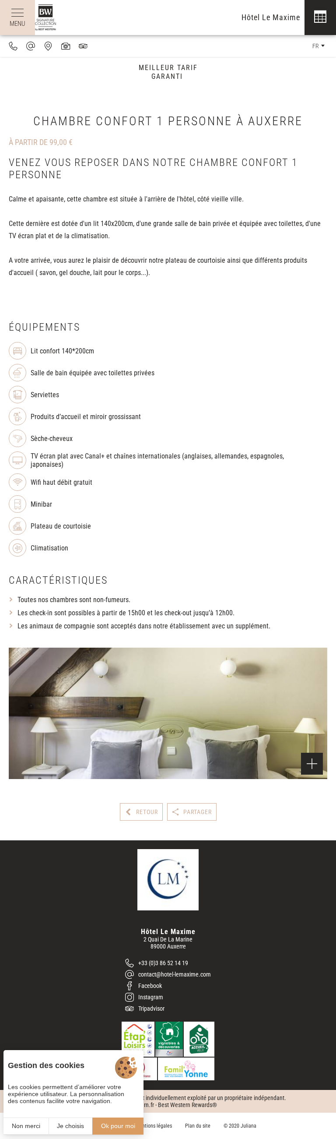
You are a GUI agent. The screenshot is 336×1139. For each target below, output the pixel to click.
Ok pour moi (118, 1125)
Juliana (248, 1126)
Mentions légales (154, 1126)
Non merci (26, 1125)
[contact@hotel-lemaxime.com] (30, 46)
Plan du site (197, 1126)
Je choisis (70, 1125)
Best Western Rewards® (187, 1104)
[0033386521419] (13, 46)
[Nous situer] (48, 46)
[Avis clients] (83, 46)
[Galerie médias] (65, 46)
